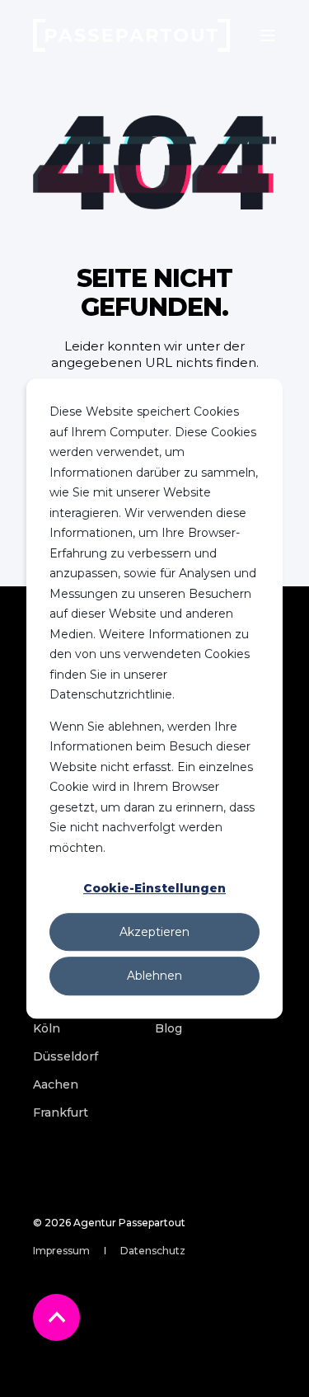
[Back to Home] (132, 35)
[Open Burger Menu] (267, 35)
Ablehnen (154, 975)
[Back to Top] (56, 1317)
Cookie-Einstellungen (154, 888)
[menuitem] (46, 1028)
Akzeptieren (154, 931)
